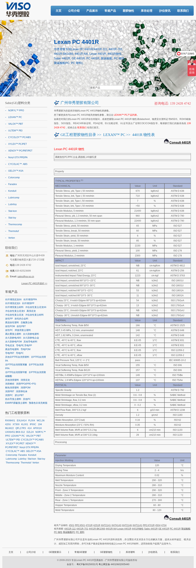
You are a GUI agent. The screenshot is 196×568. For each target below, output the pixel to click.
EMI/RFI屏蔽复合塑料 (16, 403)
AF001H (37, 428)
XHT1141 (137, 525)
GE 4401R (163, 528)
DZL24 (30, 432)
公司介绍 (74, 10)
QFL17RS (21, 428)
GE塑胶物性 (106, 552)
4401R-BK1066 (97, 528)
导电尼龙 (9, 345)
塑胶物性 (128, 10)
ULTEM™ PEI (15, 130)
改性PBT (21, 326)
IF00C (33, 424)
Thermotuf (13, 231)
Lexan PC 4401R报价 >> (34, 283)
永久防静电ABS (13, 337)
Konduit (12, 191)
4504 (158, 525)
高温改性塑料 (12, 322)
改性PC (9, 330)
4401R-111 (70, 528)
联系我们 (183, 10)
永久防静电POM (13, 341)
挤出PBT (19, 395)
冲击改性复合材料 (34, 314)
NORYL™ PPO (16, 110)
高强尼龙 (31, 311)
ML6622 (9, 428)
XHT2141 (106, 525)
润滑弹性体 (21, 391)
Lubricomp (13, 197)
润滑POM (25, 387)
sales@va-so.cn (25, 276)
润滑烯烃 (9, 383)
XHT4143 (116, 525)
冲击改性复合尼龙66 (35, 307)
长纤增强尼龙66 (13, 299)
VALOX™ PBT (15, 124)
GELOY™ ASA (15, 170)
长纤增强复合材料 (14, 307)
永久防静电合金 (31, 337)
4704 (164, 525)
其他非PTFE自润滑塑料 (17, 357)
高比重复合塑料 (13, 334)
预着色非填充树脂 (38, 403)
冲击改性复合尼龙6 (15, 311)
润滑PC (9, 395)
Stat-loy (12, 217)
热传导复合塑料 (13, 399)
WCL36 (41, 420)
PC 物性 (58, 532)
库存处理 (146, 10)
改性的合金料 (21, 318)
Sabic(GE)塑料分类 (17, 103)
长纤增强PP (28, 303)
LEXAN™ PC (114, 135)
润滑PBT (9, 391)
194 (40, 424)
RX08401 (10, 420)
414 (30, 428)
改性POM (10, 326)
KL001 (24, 424)
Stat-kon (12, 211)
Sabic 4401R (151, 528)
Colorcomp (14, 177)
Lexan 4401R (124, 528)
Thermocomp (15, 224)
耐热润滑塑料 (12, 387)
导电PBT (9, 353)
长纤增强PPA (30, 299)
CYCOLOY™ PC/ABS (19, 137)
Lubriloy (12, 204)
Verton (11, 238)
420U (8, 424)
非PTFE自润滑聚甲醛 (16, 372)
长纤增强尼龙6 (12, 303)
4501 (71, 525)
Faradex (12, 184)
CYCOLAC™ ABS (17, 164)
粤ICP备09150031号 (87, 564)
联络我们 (11, 247)
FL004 (31, 420)
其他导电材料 (30, 341)
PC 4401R (175, 528)
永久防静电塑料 (31, 334)
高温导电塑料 (12, 349)
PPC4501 (80, 525)
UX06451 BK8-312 (15, 432)
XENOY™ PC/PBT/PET (20, 150)
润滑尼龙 (25, 380)
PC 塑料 (80, 532)
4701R (89, 525)
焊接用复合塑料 (23, 330)
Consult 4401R (180, 142)
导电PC (20, 353)
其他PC (27, 399)
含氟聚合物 (26, 322)
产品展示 (92, 10)
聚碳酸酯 (185, 528)
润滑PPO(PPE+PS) (26, 383)
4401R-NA (111, 528)
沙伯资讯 (165, 10)
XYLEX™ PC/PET (17, 144)
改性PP (9, 318)
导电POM (25, 349)
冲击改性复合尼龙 (14, 314)
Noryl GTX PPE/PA (18, 157)
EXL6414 (22, 420)
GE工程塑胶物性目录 (78, 135)
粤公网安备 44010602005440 (114, 564)
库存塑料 (130, 552)
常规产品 (110, 10)
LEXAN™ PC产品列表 (125, 115)
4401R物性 (138, 528)
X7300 (16, 424)
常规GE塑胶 (80, 552)
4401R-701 (82, 528)
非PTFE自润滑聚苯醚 (16, 364)
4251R (96, 525)
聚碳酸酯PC (69, 532)
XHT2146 (127, 525)
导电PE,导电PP (24, 345)
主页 (58, 10)
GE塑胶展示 (55, 552)
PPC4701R (149, 525)
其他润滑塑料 (12, 380)
